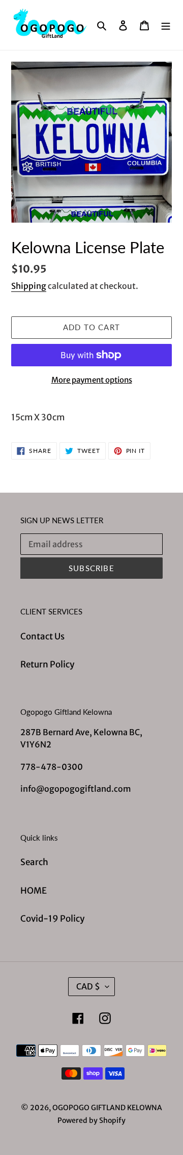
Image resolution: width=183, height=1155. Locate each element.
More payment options (91, 380)
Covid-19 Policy (52, 918)
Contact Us (42, 636)
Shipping (28, 286)
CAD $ (88, 986)
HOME (33, 890)
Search (34, 862)
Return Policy (47, 664)
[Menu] (165, 25)
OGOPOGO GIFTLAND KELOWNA (107, 1107)
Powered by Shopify (91, 1120)
